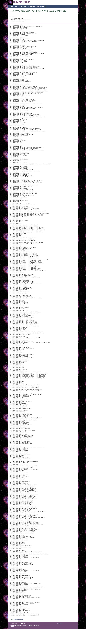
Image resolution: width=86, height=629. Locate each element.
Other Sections (40, 6)
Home (12, 6)
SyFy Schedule (31, 6)
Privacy (61, 623)
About (16, 6)
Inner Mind (21, 2)
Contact (58, 623)
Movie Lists (23, 6)
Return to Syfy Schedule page (17, 619)
